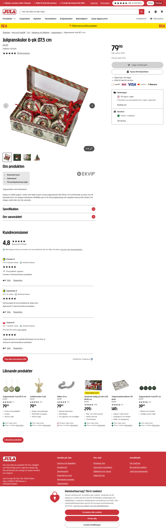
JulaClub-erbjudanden (139, 471)
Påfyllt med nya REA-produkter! (84, 26)
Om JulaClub (135, 463)
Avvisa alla (92, 519)
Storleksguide (62, 471)
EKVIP (5, 45)
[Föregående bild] (6, 105)
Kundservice (141, 19)
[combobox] (82, 11)
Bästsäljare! (82, 19)
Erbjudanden (66, 19)
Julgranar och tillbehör (40, 32)
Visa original (22, 330)
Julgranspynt (56, 32)
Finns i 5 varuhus (96, 425)
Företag (159, 3)
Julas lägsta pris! (99, 19)
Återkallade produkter (65, 480)
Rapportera (17, 280)
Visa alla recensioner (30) (15, 359)
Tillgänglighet (62, 484)
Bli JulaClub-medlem (138, 467)
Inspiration (25, 19)
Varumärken (50, 19)
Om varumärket (12, 217)
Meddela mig (121, 105)
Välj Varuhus (121, 121)
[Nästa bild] (92, 105)
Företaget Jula (99, 463)
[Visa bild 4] (37, 157)
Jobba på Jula (99, 475)
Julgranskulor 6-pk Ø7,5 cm (74, 32)
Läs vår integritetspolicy (99, 506)
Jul (28, 32)
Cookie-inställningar (92, 525)
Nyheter (37, 19)
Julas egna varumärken (102, 467)
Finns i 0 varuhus (68, 425)
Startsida (6, 32)
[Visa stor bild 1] (49, 105)
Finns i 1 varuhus (14, 425)
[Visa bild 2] (17, 157)
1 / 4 (87, 149)
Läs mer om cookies (81, 506)
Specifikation (10, 209)
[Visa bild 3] (27, 157)
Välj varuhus (158, 19)
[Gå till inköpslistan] (155, 11)
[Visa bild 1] (7, 157)
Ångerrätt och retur (64, 475)
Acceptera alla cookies (92, 512)
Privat (150, 3)
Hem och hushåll (18, 32)
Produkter (7, 19)
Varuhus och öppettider (66, 463)
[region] (83, 508)
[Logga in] (149, 11)
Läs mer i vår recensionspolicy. (71, 249)
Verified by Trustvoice (81, 359)
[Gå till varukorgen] (162, 11)
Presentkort (105, 3)
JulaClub (94, 3)
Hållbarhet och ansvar (102, 471)
